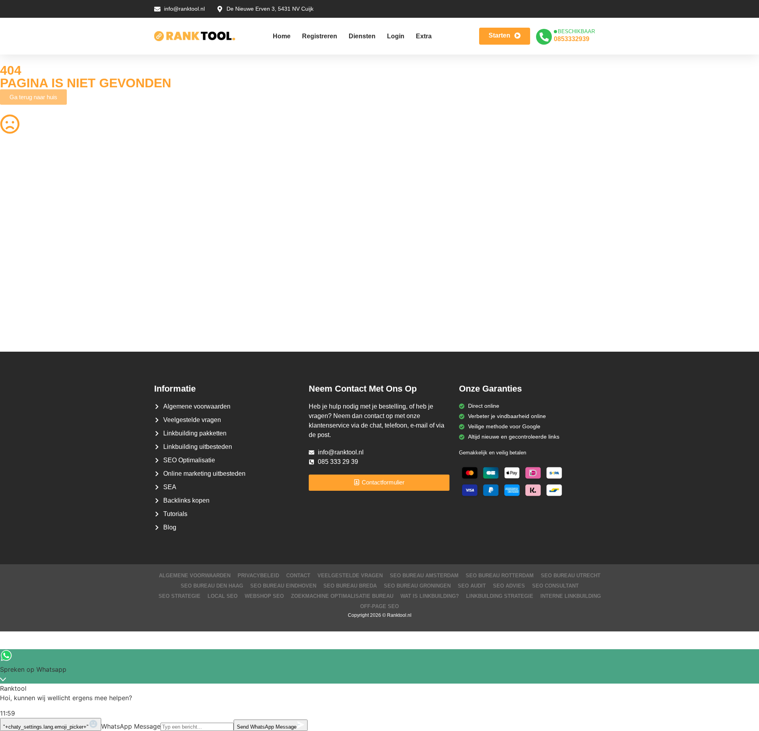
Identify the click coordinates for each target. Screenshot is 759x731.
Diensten (362, 36)
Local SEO (223, 596)
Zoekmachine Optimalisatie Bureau (342, 596)
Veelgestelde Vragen (350, 575)
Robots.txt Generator (26, 197)
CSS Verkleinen (212, 197)
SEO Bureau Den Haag (212, 586)
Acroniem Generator (410, 197)
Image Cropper (404, 213)
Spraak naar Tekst (22, 259)
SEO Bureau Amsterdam (424, 575)
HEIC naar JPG (404, 228)
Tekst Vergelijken (406, 274)
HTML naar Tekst (21, 321)
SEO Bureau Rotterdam (500, 575)
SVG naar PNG (19, 274)
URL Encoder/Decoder (221, 290)
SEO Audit (472, 586)
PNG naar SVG (19, 213)
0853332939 (571, 39)
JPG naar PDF (211, 228)
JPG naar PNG (404, 259)
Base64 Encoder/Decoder (417, 290)
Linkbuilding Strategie (499, 596)
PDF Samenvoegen (24, 228)
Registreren (319, 36)
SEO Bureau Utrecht (570, 575)
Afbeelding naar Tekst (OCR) (229, 259)
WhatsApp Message (130, 726)
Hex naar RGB (211, 274)
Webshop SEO (264, 596)
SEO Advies (509, 586)
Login (395, 36)
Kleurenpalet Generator (222, 321)
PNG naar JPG (404, 244)
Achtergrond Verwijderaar (225, 213)
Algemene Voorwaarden (194, 575)
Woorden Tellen (212, 182)
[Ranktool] (194, 36)
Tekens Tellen (17, 244)
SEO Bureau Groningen (417, 586)
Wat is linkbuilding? (429, 596)
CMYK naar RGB (214, 305)
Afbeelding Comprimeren (224, 244)
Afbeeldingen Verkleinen (415, 182)
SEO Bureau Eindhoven (283, 586)
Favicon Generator (408, 321)
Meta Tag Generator (410, 305)
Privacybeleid (258, 575)
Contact (298, 575)
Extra (424, 36)
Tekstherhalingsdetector (30, 336)
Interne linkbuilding (570, 596)
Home (282, 36)
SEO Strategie (179, 596)
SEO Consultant (555, 586)
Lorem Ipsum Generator (30, 290)
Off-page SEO (379, 606)
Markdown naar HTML (28, 305)
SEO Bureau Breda (350, 586)
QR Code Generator (25, 182)
